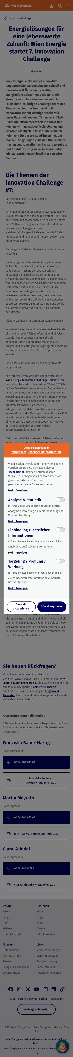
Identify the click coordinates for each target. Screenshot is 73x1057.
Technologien (17, 472)
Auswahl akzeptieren (21, 606)
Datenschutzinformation (44, 452)
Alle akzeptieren (52, 606)
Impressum (18, 452)
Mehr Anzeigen (18, 490)
